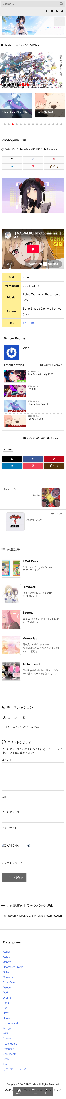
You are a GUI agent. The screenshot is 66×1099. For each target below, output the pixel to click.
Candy (7, 961)
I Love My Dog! (35, 418)
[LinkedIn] (12, 166)
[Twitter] (46, 11)
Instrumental (10, 1023)
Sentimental (10, 1053)
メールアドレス (11, 812)
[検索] (61, 4)
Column (21, 381)
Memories (30, 638)
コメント (7, 759)
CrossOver (9, 982)
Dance (7, 987)
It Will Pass (30, 561)
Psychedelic (10, 1043)
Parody (7, 1038)
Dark (6, 992)
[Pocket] (33, 166)
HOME (7, 44)
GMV (6, 1012)
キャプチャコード (12, 863)
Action (6, 951)
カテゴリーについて (14, 1069)
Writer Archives (52, 364)
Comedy (8, 977)
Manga (7, 1028)
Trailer (6, 1064)
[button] (6, 106)
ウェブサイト (9, 827)
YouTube (29, 323)
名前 (4, 796)
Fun (5, 1007)
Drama (7, 997)
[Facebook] (33, 159)
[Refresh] (29, 845)
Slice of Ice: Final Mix (39, 404)
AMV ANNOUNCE (29, 44)
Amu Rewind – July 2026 (40, 374)
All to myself (31, 664)
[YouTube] (51, 11)
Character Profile (13, 966)
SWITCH (32, 389)
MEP (5, 1033)
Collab (6, 972)
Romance (52, 149)
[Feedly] (62, 11)
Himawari (29, 587)
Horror (6, 1018)
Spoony (28, 612)
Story (6, 1058)
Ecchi (6, 1002)
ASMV (6, 956)
